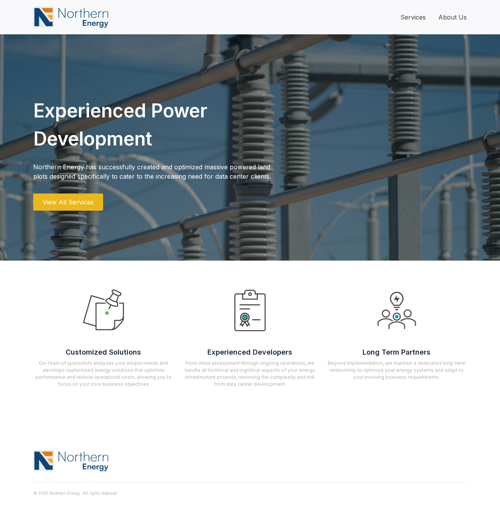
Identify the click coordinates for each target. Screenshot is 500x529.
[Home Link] (70, 17)
